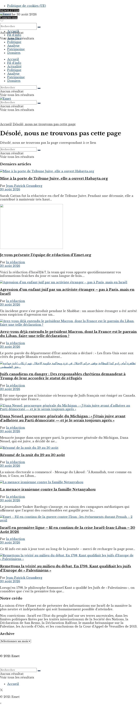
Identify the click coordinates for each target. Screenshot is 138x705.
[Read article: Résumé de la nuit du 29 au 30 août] (69, 447)
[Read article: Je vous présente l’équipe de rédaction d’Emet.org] (69, 227)
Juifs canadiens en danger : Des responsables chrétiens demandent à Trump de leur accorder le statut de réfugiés (63, 376)
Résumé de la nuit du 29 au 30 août (32, 455)
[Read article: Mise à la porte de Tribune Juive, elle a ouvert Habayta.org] (69, 171)
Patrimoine (16, 49)
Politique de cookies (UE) (26, 6)
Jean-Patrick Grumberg (24, 186)
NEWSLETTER (9, 10)
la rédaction (15, 262)
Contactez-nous (9, 17)
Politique (14, 42)
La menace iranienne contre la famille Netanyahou (48, 489)
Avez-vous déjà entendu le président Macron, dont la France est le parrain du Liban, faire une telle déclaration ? (68, 334)
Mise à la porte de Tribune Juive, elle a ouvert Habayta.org (54, 178)
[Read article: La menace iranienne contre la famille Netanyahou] (69, 482)
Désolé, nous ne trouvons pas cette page (44, 124)
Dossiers (13, 53)
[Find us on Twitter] (1, 690)
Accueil (13, 31)
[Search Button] (39, 27)
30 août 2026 (10, 189)
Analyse (13, 45)
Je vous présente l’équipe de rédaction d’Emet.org (45, 255)
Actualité (14, 38)
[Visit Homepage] (5, 14)
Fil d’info (14, 35)
